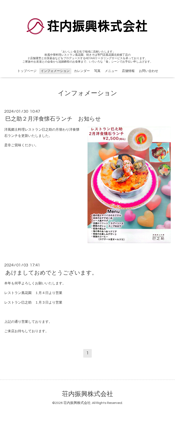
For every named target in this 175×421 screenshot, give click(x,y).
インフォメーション (55, 71)
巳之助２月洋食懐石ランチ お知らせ (53, 119)
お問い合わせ (148, 71)
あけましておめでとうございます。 (51, 272)
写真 (97, 71)
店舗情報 (128, 71)
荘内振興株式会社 (87, 394)
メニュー (111, 71)
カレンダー (82, 71)
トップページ (26, 71)
